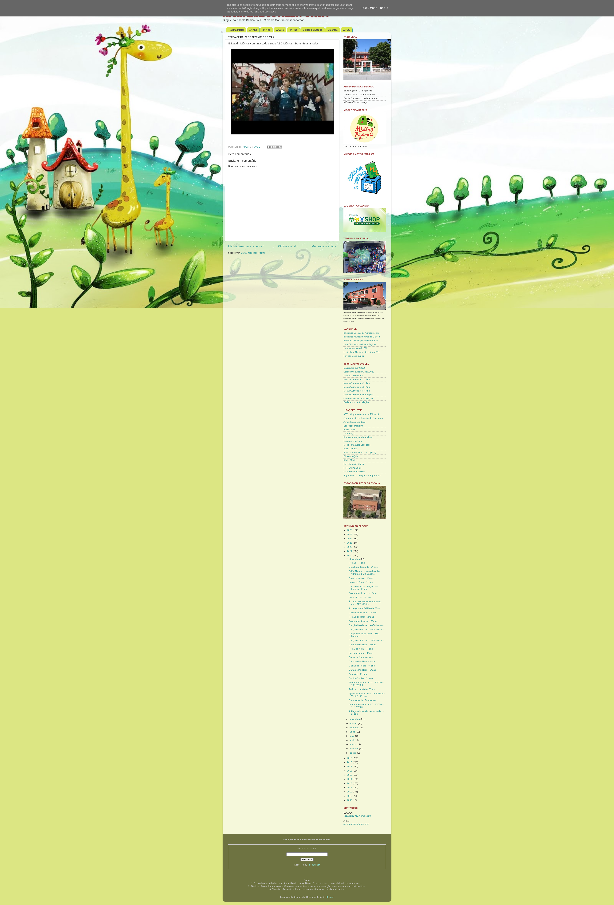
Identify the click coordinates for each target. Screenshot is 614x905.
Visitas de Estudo (312, 29)
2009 (350, 800)
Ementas (333, 29)
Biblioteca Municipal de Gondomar (360, 340)
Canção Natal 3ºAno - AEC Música (366, 629)
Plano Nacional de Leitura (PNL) (359, 452)
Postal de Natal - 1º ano (361, 582)
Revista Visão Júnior (353, 356)
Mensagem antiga (323, 246)
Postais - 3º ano (357, 563)
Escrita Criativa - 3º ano (361, 678)
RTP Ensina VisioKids (354, 471)
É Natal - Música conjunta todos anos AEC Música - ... (365, 602)
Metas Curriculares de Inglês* (358, 394)
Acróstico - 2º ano (358, 674)
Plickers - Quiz (350, 456)
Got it (384, 8)
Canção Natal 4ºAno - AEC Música (366, 625)
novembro (355, 719)
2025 (350, 534)
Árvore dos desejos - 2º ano (363, 621)
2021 (350, 551)
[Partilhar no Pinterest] (280, 147)
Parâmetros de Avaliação (356, 402)
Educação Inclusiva (353, 426)
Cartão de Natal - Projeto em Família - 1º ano (363, 587)
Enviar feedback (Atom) (253, 253)
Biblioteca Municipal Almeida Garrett (361, 337)
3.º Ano (280, 29)
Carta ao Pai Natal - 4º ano (362, 661)
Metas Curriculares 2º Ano (356, 383)
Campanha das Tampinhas (362, 700)
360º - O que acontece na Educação (361, 414)
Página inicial (236, 29)
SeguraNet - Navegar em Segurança (362, 475)
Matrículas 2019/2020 (354, 368)
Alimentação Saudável (354, 422)
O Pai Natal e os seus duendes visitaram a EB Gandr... (364, 572)
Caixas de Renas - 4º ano (362, 666)
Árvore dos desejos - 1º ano (363, 593)
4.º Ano (293, 29)
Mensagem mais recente (245, 246)
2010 (350, 796)
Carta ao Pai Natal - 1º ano (362, 670)
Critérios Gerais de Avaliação (358, 398)
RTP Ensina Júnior (352, 468)
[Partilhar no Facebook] (277, 147)
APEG (346, 29)
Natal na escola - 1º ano (361, 578)
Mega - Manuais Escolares (356, 445)
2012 (350, 787)
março (353, 744)
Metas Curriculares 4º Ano (356, 391)
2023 (350, 543)
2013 (350, 783)
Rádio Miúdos (350, 460)
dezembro (355, 559)
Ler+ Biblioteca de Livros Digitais (359, 344)
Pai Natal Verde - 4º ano (361, 653)
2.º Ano (266, 29)
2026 (350, 530)
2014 (350, 779)
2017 (350, 766)
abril (352, 740)
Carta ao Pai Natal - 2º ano (362, 644)
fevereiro (354, 748)
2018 (350, 762)
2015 (350, 775)
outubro (354, 723)
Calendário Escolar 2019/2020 (358, 372)
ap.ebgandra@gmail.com (356, 824)
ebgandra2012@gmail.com (357, 816)
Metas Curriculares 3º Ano (356, 387)
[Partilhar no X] (274, 147)
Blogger (330, 897)
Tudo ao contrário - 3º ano (362, 689)
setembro (355, 727)
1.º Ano (253, 29)
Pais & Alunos (350, 448)
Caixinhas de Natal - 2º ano (363, 612)
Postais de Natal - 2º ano (361, 617)
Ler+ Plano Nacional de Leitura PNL (361, 352)
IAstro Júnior (349, 429)
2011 (349, 792)
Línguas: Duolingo (352, 441)
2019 (350, 758)
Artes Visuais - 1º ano (360, 597)
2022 (350, 547)
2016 (350, 771)
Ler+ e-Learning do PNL (355, 348)
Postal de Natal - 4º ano (361, 649)
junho (353, 732)
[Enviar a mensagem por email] (268, 147)
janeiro (353, 753)
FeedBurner (314, 865)
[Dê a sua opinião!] (271, 147)
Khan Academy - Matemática (358, 437)
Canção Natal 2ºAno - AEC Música (366, 640)
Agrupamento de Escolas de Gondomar (363, 418)
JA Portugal (349, 433)
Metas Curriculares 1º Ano (356, 379)
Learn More (369, 8)
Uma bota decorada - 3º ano (363, 567)
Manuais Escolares (353, 375)
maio (352, 736)
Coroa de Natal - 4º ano (361, 657)
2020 (350, 555)
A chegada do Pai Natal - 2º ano (365, 608)
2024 (350, 538)
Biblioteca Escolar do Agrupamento (361, 333)
